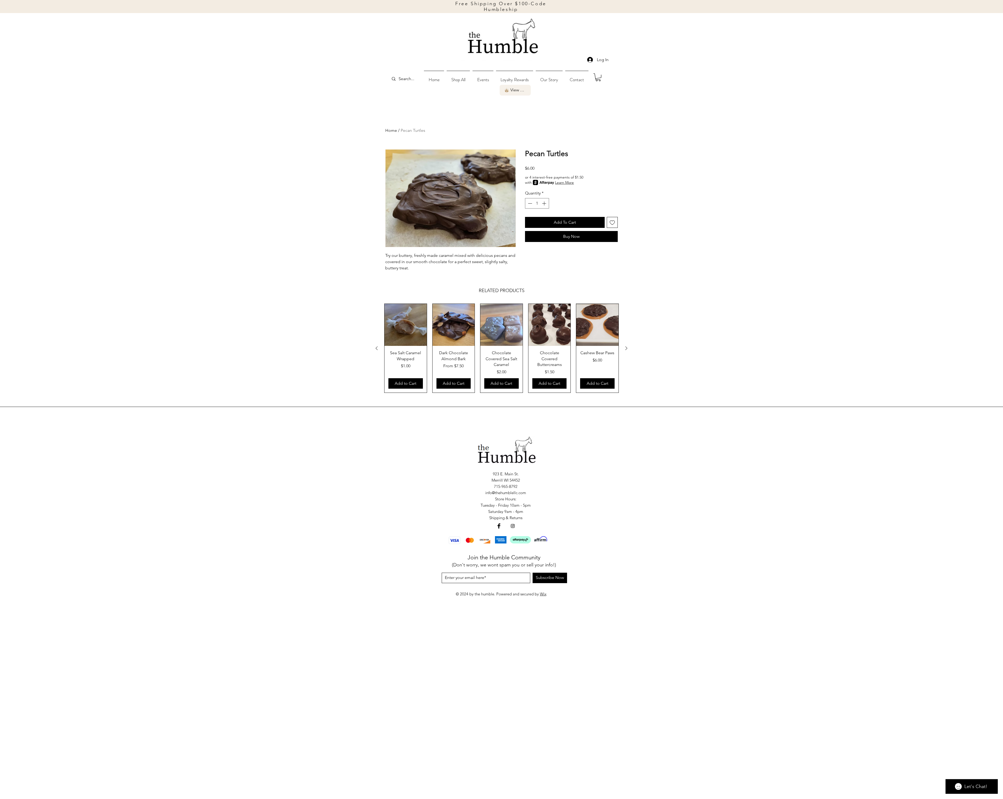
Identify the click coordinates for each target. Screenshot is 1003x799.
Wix (543, 593)
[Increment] (544, 203)
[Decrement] (529, 203)
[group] (501, 348)
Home (391, 130)
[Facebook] (498, 526)
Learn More (564, 182)
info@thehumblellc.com (505, 492)
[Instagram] (512, 526)
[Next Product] (626, 348)
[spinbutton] (537, 203)
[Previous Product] (377, 348)
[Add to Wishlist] (612, 222)
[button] (458, 77)
